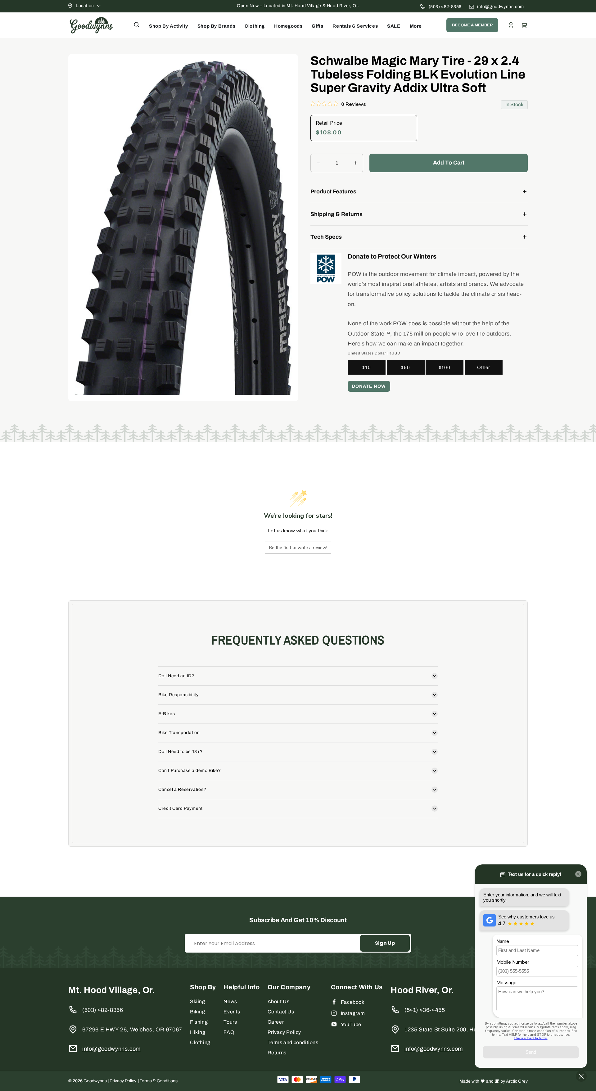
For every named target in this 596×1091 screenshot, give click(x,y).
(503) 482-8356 (445, 6)
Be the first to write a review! (298, 548)
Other (483, 367)
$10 (366, 367)
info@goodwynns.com (500, 6)
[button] (136, 24)
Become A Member (472, 25)
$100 (444, 367)
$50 (405, 367)
